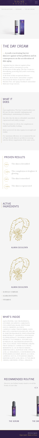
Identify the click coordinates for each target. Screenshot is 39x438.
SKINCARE (19, 9)
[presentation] (35, 388)
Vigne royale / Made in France (28, 435)
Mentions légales (32, 433)
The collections (7, 9)
